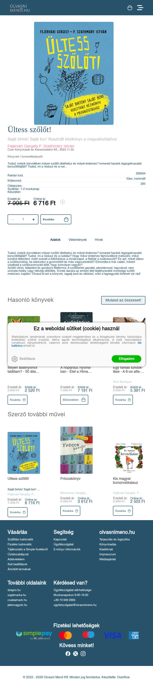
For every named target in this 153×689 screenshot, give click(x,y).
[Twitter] (75, 653)
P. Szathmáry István (56, 146)
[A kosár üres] (130, 7)
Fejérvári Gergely (23, 146)
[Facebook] (68, 653)
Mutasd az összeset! (123, 300)
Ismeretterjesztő (32, 156)
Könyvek (13, 156)
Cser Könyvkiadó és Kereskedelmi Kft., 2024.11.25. (41, 149)
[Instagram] (83, 653)
